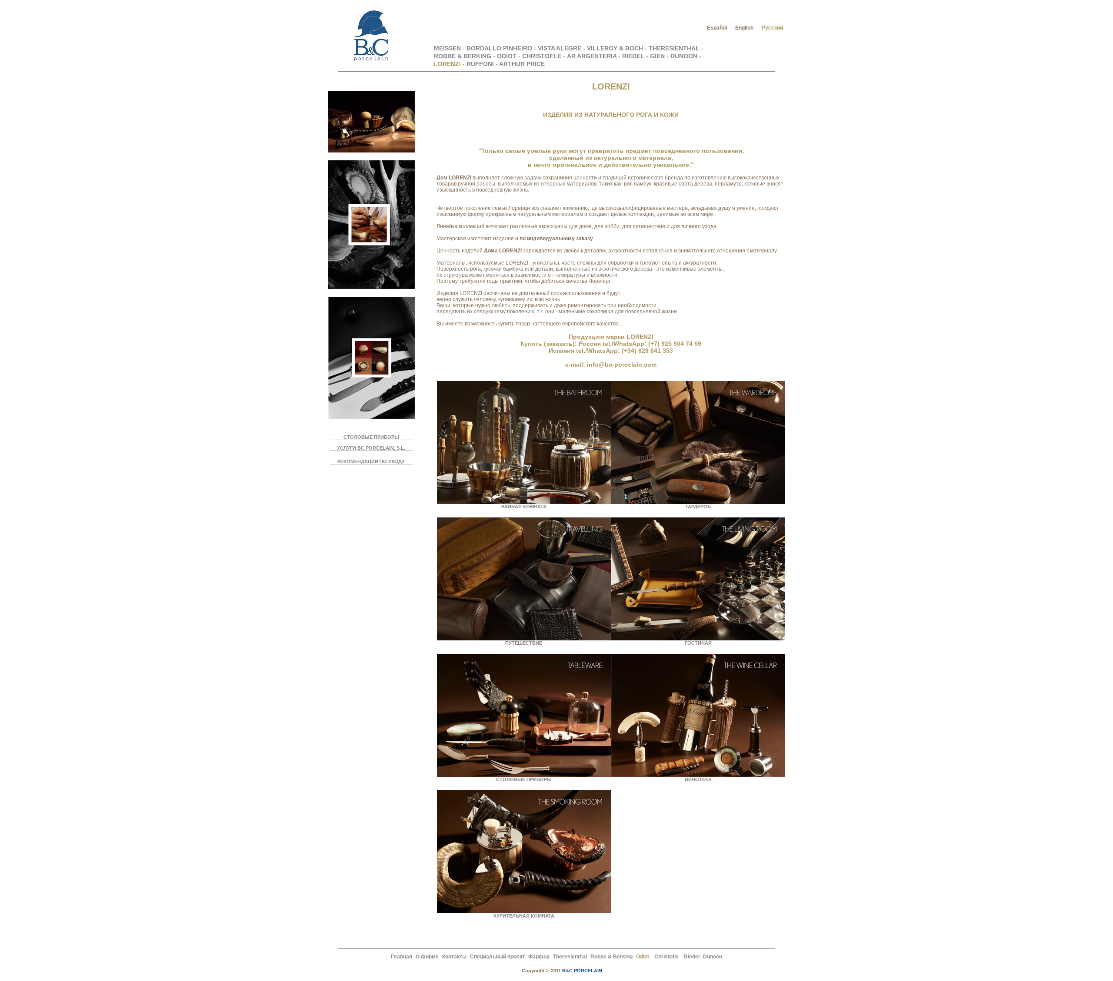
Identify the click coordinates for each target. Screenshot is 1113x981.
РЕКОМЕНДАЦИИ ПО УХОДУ (371, 461)
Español (717, 28)
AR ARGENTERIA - (593, 56)
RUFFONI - (483, 63)
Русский (772, 28)
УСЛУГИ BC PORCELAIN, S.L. (371, 448)
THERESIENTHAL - (676, 48)
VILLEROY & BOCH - (618, 48)
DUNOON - (685, 56)
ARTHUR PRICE (522, 63)
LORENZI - (449, 63)
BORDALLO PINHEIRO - (502, 48)
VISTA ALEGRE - (562, 48)
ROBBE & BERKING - (464, 56)
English (744, 28)
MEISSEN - (450, 48)
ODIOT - (508, 56)
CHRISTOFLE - (543, 56)
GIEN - (660, 56)
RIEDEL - (635, 56)
